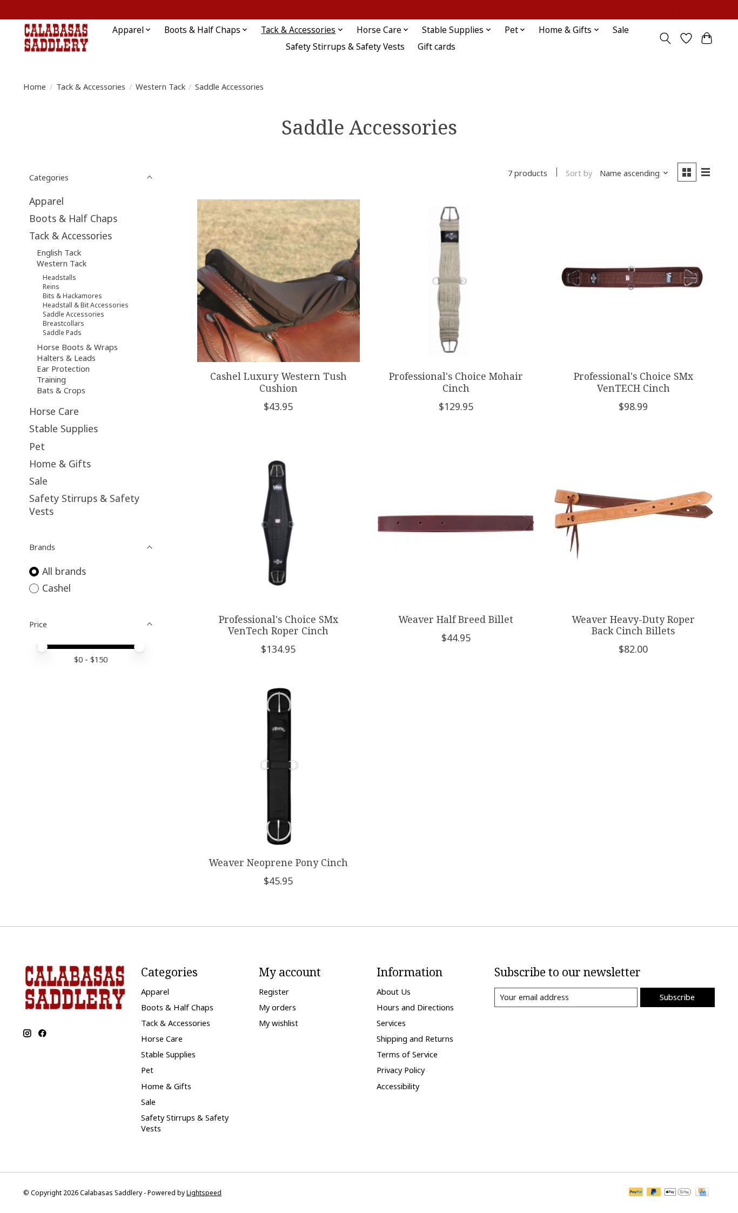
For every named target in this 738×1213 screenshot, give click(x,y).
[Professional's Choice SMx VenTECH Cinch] (633, 280)
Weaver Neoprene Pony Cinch (278, 862)
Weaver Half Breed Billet (455, 619)
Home (34, 86)
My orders (277, 1007)
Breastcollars (63, 323)
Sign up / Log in (687, 10)
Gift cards (436, 46)
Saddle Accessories (73, 314)
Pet (37, 446)
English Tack (59, 252)
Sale (621, 30)
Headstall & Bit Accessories (86, 305)
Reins (51, 286)
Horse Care (54, 411)
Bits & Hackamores (72, 295)
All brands (64, 571)
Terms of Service (407, 1054)
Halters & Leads (66, 357)
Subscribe (677, 996)
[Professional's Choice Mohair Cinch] (455, 280)
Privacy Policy (401, 1069)
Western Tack (160, 86)
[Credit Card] (702, 1193)
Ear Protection (63, 368)
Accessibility (398, 1086)
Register (274, 991)
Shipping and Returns (415, 1038)
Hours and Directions (415, 1007)
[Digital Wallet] (678, 1193)
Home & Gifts (60, 463)
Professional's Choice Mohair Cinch (456, 382)
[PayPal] (636, 1193)
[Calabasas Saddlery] (56, 38)
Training (51, 379)
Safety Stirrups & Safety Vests (345, 46)
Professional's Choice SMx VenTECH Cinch (633, 382)
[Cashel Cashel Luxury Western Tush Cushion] (278, 280)
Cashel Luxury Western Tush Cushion (278, 382)
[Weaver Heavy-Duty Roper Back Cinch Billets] (633, 524)
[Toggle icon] (665, 38)
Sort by (579, 172)
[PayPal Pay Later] (654, 1193)
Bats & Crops (61, 390)
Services (391, 1022)
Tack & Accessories (90, 86)
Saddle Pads (62, 332)
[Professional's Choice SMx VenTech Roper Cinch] (278, 524)
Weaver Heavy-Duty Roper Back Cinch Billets (633, 625)
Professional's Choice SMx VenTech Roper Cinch (278, 625)
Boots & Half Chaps (73, 218)
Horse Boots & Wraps (77, 346)
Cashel (56, 587)
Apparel (46, 201)
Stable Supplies (63, 428)
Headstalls (59, 277)
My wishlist (278, 1022)
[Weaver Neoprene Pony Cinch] (278, 766)
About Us (394, 991)
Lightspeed (204, 1192)
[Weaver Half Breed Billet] (455, 524)
